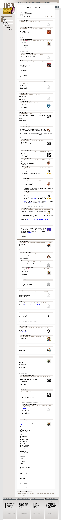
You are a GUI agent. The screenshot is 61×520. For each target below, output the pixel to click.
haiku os (21, 312)
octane (24, 127)
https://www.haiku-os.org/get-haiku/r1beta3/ (33, 304)
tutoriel (42, 423)
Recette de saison (24, 241)
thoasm (25, 261)
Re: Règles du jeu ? (26, 126)
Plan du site (49, 513)
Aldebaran (25, 61)
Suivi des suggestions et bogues (52, 506)
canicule (20, 506)
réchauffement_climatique (23, 504)
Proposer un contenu (8, 17)
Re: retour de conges (26, 101)
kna (24, 102)
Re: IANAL (7, 504)
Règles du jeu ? (23, 112)
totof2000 (24, 21)
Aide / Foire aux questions (52, 505)
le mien (30, 202)
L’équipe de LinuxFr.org (51, 503)
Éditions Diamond (36, 504)
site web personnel (31, 40)
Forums (33, 2)
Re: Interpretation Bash (9, 505)
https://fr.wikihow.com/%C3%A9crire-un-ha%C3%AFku (37, 219)
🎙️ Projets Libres (45, 2)
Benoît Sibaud (26, 159)
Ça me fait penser (23, 326)
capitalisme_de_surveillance (23, 513)
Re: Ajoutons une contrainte (28, 375)
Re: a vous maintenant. (27, 27)
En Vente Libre (35, 507)
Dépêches (20, 2)
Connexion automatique (8, 25)
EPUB (52, 16)
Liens (30, 2)
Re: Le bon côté (7, 506)
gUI (23, 113)
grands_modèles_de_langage (23, 503)
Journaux (26, 2)
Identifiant (4, 19)
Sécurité (21, 290)
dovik (23, 302)
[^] (20, 27)
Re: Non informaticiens (9, 507)
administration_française (23, 505)
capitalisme (21, 507)
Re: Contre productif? (8, 508)
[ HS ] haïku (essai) (33, 8)
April (34, 502)
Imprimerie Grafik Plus (36, 513)
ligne (25, 201)
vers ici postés (24, 331)
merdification (21, 502)
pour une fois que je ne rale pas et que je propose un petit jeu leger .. (35, 81)
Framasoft (35, 508)
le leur (38, 202)
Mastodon (36, 40)
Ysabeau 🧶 (25, 40)
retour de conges (23, 93)
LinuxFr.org (9, 8)
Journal (21, 8)
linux (20, 508)
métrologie (34, 198)
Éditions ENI (35, 506)
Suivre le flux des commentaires (25, 491)
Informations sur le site (51, 504)
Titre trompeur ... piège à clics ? (10, 513)
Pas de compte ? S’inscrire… (8, 29)
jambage (48, 199)
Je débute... (22, 346)
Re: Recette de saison (27, 252)
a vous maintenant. (24, 20)
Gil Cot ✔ (26, 167)
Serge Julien (24, 327)
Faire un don (49, 502)
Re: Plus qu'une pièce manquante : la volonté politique (13, 503)
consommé (47, 201)
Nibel (26, 405)
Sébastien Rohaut (25, 291)
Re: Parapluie (7, 502)
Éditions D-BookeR (36, 503)
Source (29, 232)
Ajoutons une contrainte (25, 356)
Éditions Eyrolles (36, 505)
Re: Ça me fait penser (26, 335)
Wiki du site (49, 507)
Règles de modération (51, 508)
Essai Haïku (22, 301)
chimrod (24, 336)
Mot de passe (5, 22)
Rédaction (38, 2)
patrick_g (25, 151)
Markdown (46, 16)
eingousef (25, 28)
